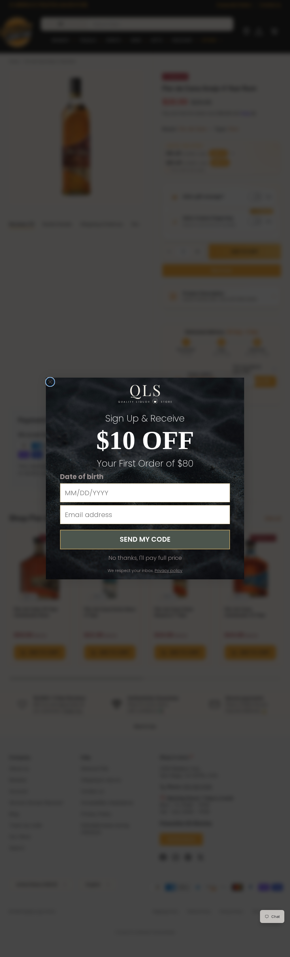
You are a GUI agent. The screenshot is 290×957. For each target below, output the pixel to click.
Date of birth (82, 476)
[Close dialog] (50, 382)
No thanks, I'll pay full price (145, 558)
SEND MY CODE (145, 539)
